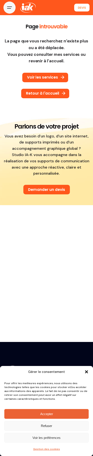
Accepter (46, 414)
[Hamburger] (9, 8)
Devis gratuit (82, 7)
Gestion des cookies (46, 449)
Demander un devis (46, 189)
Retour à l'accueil (42, 93)
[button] (86, 372)
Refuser (46, 426)
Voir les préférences (46, 438)
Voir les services (42, 77)
